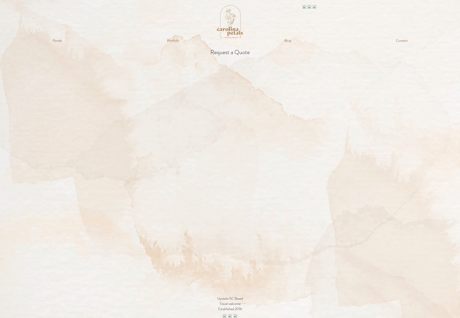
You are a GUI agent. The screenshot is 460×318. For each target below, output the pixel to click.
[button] (57, 40)
